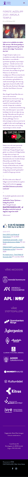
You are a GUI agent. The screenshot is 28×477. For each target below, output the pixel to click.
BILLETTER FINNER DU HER (11, 207)
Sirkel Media (21, 464)
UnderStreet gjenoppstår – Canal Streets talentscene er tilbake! (12, 241)
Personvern (6, 462)
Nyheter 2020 (12, 21)
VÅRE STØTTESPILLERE (8, 463)
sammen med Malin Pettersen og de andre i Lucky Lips (13, 186)
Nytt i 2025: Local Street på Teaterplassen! (11, 235)
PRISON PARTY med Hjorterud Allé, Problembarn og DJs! (14, 248)
